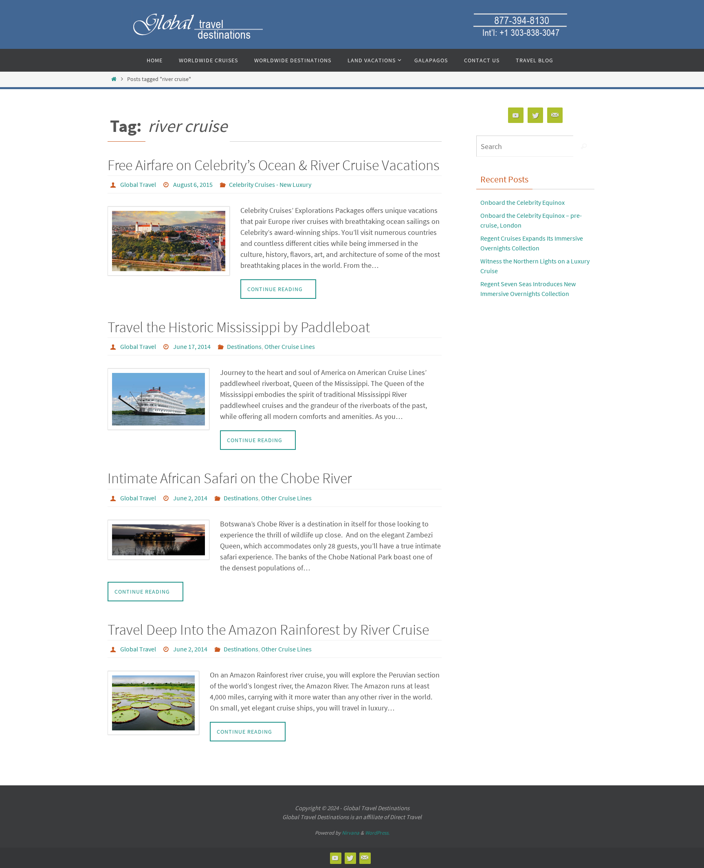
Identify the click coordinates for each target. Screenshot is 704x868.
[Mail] (555, 115)
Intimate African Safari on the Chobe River (230, 478)
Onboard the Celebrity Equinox (522, 202)
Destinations (244, 346)
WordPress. (377, 832)
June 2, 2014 (190, 498)
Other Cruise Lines (289, 346)
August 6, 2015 (193, 184)
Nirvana (350, 832)
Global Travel (138, 184)
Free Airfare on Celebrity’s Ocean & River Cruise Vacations (274, 165)
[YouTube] (516, 115)
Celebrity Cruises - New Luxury (270, 184)
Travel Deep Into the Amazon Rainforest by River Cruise (268, 629)
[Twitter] (535, 115)
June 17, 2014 (192, 346)
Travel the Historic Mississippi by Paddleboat (239, 327)
